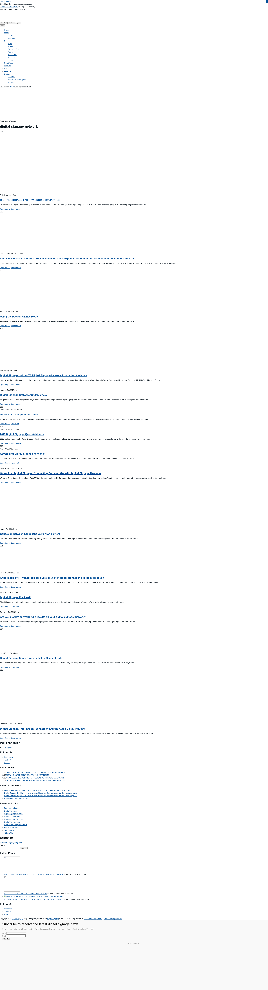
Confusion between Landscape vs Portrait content (30, 533)
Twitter (7, 760)
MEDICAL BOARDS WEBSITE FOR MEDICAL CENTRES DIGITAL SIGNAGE (35, 778)
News (6, 41)
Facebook (8, 757)
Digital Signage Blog (12, 816)
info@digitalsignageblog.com (11, 843)
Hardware (12, 38)
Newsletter (14, 7)
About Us (11, 77)
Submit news (5, 7)
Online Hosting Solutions (113, 919)
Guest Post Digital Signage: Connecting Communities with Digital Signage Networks (50, 473)
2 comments (15, 606)
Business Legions (11, 808)
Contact (7, 74)
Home (6, 30)
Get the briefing (14, 23)
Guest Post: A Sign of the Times (19, 414)
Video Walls (9, 833)
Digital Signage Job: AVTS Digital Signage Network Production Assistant (43, 375)
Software (11, 35)
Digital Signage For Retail (15, 597)
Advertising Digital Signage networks (22, 453)
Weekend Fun (13, 49)
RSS (7, 763)
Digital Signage (10, 811)
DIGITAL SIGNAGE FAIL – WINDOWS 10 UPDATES (30, 200)
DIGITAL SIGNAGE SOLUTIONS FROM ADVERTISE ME (27, 775)
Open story (5, 209)
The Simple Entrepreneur (93, 919)
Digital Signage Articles (13, 814)
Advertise (7, 71)
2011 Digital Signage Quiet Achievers (22, 434)
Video (10, 60)
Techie (10, 52)
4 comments (15, 463)
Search (4, 23)
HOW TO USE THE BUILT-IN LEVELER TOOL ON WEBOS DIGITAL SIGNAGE (35, 772)
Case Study (12, 55)
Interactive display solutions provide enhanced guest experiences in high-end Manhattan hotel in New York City (67, 258)
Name (4, 933)
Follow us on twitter (12, 827)
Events (11, 46)
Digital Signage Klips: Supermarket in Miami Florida (31, 658)
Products (11, 57)
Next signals (7, 747)
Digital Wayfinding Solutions (15, 825)
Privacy (11, 82)
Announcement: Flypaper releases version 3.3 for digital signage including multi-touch (52, 577)
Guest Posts (8, 63)
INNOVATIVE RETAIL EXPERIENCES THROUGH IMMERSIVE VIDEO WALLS (36, 781)
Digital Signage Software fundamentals (23, 395)
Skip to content (5, 1)
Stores (6, 33)
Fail (5, 68)
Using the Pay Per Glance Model (19, 316)
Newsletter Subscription (17, 80)
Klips (10, 44)
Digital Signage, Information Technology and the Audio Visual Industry (42, 728)
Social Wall (9, 830)
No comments (16, 209)
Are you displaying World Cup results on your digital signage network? (43, 617)
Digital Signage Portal (13, 822)
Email (4, 936)
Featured (7, 66)
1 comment (15, 424)
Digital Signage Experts (14, 819)
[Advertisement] (134, 104)
